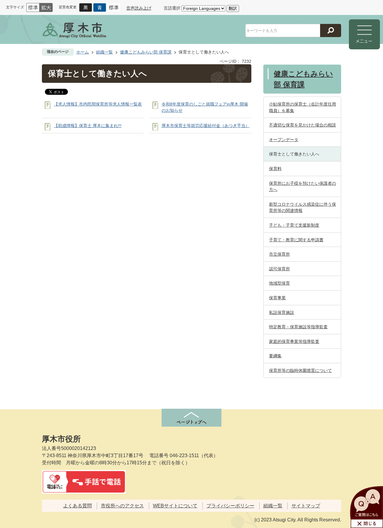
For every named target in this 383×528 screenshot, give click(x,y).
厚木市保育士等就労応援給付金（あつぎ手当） (206, 125)
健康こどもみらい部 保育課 (145, 52)
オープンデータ (283, 139)
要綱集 (275, 355)
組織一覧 (104, 52)
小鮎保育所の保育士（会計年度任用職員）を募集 (302, 107)
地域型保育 (279, 283)
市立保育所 (279, 254)
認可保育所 (279, 268)
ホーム (82, 52)
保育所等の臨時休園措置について (300, 370)
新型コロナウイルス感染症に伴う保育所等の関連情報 (302, 207)
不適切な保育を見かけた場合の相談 (302, 125)
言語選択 (172, 8)
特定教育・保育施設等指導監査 (298, 326)
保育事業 (277, 297)
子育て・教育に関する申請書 (296, 239)
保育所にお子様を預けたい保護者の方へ (302, 186)
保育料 (275, 168)
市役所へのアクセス (122, 505)
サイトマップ (305, 505)
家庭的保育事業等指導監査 (294, 341)
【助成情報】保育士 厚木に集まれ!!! (87, 125)
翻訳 (233, 8)
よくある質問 (77, 505)
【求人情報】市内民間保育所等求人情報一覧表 (98, 104)
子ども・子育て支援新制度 (294, 225)
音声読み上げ (138, 8)
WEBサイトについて (175, 505)
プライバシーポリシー (230, 505)
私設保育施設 (281, 312)
